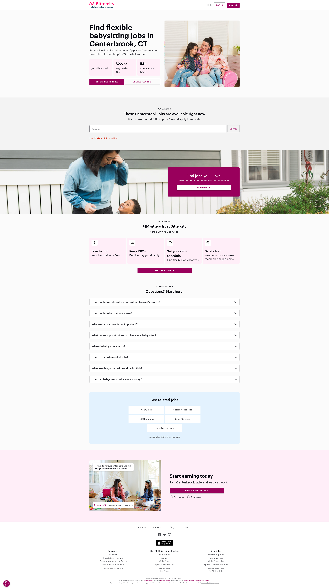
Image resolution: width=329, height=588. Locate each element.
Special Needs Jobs (182, 409)
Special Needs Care (164, 564)
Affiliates (113, 554)
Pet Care (164, 571)
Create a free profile (196, 490)
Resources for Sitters (113, 568)
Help (209, 5)
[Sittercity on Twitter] (164, 534)
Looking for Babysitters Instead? (164, 437)
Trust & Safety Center (113, 558)
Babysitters (164, 554)
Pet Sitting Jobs (146, 419)
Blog (172, 527)
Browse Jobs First (143, 82)
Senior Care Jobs (183, 419)
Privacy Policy (165, 580)
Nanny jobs (146, 409)
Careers (157, 527)
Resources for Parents (113, 564)
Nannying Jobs (216, 558)
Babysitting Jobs (216, 554)
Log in (219, 5)
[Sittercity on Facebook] (159, 534)
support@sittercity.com (210, 583)
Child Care (164, 561)
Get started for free (107, 82)
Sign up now (203, 187)
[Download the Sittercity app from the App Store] (164, 543)
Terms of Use (148, 580)
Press (187, 527)
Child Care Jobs (216, 561)
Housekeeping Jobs (164, 428)
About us (142, 527)
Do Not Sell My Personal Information (197, 580)
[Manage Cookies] (6, 583)
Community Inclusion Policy (113, 561)
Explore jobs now (164, 270)
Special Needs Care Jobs (216, 564)
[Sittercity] (101, 5)
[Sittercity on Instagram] (169, 534)
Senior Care (164, 568)
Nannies (164, 558)
